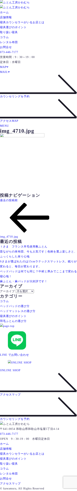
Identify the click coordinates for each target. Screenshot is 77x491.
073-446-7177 (9, 52)
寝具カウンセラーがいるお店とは (22, 22)
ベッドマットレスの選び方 (18, 311)
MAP (3, 67)
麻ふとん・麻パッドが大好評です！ (23, 281)
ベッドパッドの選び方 (15, 306)
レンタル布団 (9, 42)
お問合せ (6, 47)
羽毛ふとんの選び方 (13, 321)
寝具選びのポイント (13, 27)
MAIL (4, 72)
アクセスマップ (10, 483)
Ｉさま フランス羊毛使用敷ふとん (23, 246)
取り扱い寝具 (9, 32)
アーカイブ (7, 291)
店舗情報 (6, 17)
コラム (4, 37)
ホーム (4, 12)
